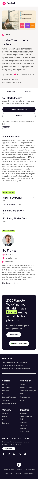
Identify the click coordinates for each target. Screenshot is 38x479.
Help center (6, 387)
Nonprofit (23, 428)
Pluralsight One (25, 397)
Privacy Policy (17, 473)
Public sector (24, 432)
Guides (22, 384)
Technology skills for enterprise (12, 365)
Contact (5, 384)
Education (23, 413)
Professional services (9, 403)
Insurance (23, 425)
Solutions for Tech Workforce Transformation (16, 368)
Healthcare (23, 422)
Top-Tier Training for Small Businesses (14, 362)
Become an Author (26, 387)
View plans (5, 400)
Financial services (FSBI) (26, 418)
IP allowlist (5, 391)
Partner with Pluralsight (28, 391)
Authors (22, 400)
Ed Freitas (14, 79)
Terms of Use (8, 473)
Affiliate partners (25, 394)
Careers (4, 417)
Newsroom (5, 420)
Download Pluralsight (9, 397)
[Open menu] (35, 3)
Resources (5, 423)
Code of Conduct (28, 473)
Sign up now (8, 448)
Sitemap (5, 394)
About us (5, 413)
